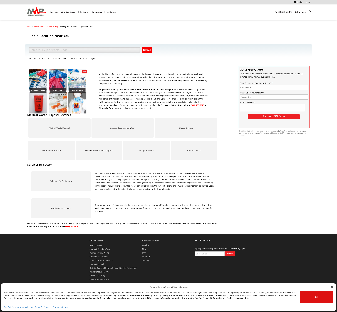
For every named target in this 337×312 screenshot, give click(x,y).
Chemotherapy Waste (99, 256)
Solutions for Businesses (61, 181)
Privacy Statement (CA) (99, 279)
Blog (144, 249)
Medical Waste (96, 245)
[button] (331, 287)
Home (28, 27)
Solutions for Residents (61, 208)
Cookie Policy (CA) (97, 275)
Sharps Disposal (186, 128)
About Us (146, 256)
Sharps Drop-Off (194, 150)
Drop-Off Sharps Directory (101, 260)
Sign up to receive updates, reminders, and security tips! (220, 248)
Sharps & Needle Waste (100, 249)
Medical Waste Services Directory (46, 27)
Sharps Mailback (146, 150)
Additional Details (247, 102)
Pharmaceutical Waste (51, 150)
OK (316, 297)
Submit (230, 254)
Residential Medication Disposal (99, 150)
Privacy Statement (61, 307)
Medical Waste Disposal (59, 128)
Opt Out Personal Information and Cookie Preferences (27, 307)
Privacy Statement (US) (99, 272)
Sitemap (145, 260)
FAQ (144, 253)
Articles (145, 245)
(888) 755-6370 (197, 105)
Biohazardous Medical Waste (122, 128)
